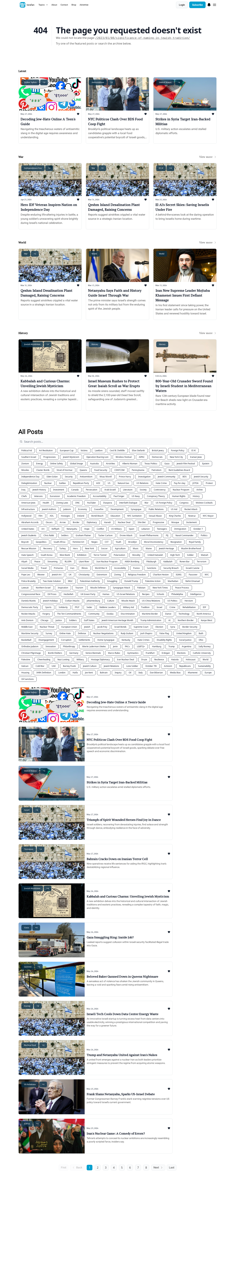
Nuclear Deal (124, 522)
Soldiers (73, 620)
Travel (44, 568)
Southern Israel (28, 457)
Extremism (102, 574)
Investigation (144, 476)
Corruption (66, 639)
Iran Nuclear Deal (125, 659)
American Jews (28, 502)
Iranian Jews (196, 457)
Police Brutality (28, 581)
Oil (130, 672)
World (205, 659)
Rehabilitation (189, 607)
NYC (207, 574)
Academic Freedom (76, 496)
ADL (52, 515)
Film (40, 515)
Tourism (79, 587)
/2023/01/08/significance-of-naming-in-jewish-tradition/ (142, 38)
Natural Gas (123, 483)
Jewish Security (201, 476)
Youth (118, 541)
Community (93, 613)
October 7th (151, 666)
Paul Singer (119, 496)
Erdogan (166, 653)
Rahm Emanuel (192, 581)
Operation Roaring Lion (97, 457)
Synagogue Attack (121, 587)
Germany (73, 653)
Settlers (64, 535)
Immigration (180, 528)
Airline (199, 489)
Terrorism (201, 561)
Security (69, 476)
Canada (75, 489)
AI (169, 620)
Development (117, 509)
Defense (82, 633)
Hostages (65, 515)
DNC (77, 502)
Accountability (99, 496)
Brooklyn (132, 541)
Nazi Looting (63, 659)
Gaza (166, 463)
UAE (54, 666)
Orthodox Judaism (29, 646)
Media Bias (175, 672)
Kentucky (126, 639)
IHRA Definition (43, 672)
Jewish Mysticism (71, 457)
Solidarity (63, 607)
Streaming (52, 561)
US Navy (136, 496)
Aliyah (24, 561)
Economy (82, 509)
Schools (160, 594)
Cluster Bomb (42, 470)
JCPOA (196, 483)
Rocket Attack (190, 509)
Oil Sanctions (27, 679)
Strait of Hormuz (64, 470)
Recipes (145, 594)
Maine (149, 548)
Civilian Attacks (72, 600)
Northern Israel (43, 587)
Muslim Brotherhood (191, 548)
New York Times (160, 587)
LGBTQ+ (141, 646)
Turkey (62, 548)
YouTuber (91, 502)
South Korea (46, 555)
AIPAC (142, 457)
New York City (176, 457)
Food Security (100, 470)
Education (115, 515)
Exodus (110, 613)
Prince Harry (125, 476)
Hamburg (156, 646)
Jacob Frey (102, 626)
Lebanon (145, 528)
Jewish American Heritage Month (117, 620)
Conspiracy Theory (156, 496)
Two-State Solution (52, 581)
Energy (39, 463)
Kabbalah (167, 561)
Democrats (157, 457)
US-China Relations (151, 600)
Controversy (159, 489)
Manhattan (173, 581)
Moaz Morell (106, 476)
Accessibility (120, 568)
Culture (110, 600)
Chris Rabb (49, 535)
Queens (83, 470)
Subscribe (197, 4)
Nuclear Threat (47, 626)
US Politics (172, 600)
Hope (86, 528)
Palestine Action (153, 581)
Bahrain (104, 672)
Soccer (104, 548)
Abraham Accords (30, 522)
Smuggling (112, 581)
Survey (49, 633)
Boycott (25, 541)
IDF (204, 607)
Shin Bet (142, 522)
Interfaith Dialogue (128, 502)
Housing (25, 672)
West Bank (65, 555)
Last (171, 1167)
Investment (58, 489)
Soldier (190, 555)
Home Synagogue (105, 639)
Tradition (145, 607)
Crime (172, 607)
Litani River (84, 561)
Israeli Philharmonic (149, 535)
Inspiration (63, 587)
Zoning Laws (62, 502)
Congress (184, 502)
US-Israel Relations (126, 594)
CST (107, 541)
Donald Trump (131, 581)
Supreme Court (141, 626)
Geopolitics (41, 541)
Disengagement (46, 639)
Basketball (26, 639)
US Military (116, 528)
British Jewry (158, 450)
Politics (204, 535)
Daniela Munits (28, 600)
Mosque (175, 522)
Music (135, 548)
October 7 (198, 528)
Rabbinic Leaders (107, 607)
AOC (98, 483)
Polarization (119, 555)
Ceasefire (98, 509)
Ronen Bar (185, 561)
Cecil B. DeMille (117, 450)
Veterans (38, 496)
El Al (193, 450)
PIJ (167, 535)
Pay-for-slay (179, 483)
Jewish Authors (49, 509)
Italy (140, 672)
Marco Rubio (114, 653)
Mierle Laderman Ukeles (94, 646)
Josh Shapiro (146, 633)
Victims (84, 450)
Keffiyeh (55, 528)
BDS (185, 476)
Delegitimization (29, 483)
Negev (94, 541)
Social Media (27, 568)
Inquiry (118, 672)
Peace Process (182, 587)
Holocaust (190, 659)
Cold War (40, 666)
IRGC (70, 581)
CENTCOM (119, 470)
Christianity (84, 574)
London (61, 672)
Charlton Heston (161, 574)
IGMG (178, 574)
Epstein (205, 463)
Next (156, 1167)
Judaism (67, 509)
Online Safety (56, 463)
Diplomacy (92, 522)
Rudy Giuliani (127, 633)
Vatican (24, 666)
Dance (168, 613)
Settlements (84, 639)
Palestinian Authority (90, 581)
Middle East (27, 626)
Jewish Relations (111, 666)
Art (42, 528)
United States (27, 528)
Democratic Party (29, 607)
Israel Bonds (120, 626)
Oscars (49, 522)
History (196, 496)
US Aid (174, 509)
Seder (89, 607)
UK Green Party (88, 594)
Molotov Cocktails (204, 502)
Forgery (46, 613)
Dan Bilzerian (156, 672)
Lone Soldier (132, 666)
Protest (209, 483)
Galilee (62, 483)
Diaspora (107, 502)
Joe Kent (89, 672)
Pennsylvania (138, 470)
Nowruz (192, 515)
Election (159, 626)
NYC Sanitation (134, 515)
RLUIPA (68, 561)
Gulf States (89, 620)
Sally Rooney (205, 646)
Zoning (117, 574)
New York (89, 548)
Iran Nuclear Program (107, 561)
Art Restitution (46, 450)
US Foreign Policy (164, 502)
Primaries (58, 568)
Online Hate (65, 633)
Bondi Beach (97, 515)
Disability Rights (164, 639)
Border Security (189, 626)
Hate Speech (27, 555)
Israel (159, 607)
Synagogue (136, 509)
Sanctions (151, 568)
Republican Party (81, 483)
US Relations (142, 483)
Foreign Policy (177, 450)
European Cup (66, 450)
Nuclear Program (181, 489)
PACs (127, 646)
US (109, 483)
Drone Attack (126, 535)
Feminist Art (78, 541)
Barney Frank (69, 666)
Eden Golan (52, 476)
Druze (144, 659)
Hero (75, 548)
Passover (193, 574)
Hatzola (175, 659)
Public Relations (156, 509)
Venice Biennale (93, 653)
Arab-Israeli (110, 489)
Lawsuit (25, 587)
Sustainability (204, 666)
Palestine (25, 659)
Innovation (51, 646)
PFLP (77, 607)
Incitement (191, 522)
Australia (94, 463)
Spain (131, 528)
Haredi (107, 522)
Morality (136, 555)
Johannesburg (93, 600)
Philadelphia (177, 594)
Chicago (44, 620)
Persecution (91, 489)
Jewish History (39, 489)
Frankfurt (150, 653)
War (146, 502)
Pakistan (141, 587)
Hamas (106, 594)
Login (182, 4)
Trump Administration (150, 620)
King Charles (175, 515)
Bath (201, 633)
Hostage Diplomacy (100, 659)
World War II (101, 568)
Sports (48, 607)
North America (204, 613)
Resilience (159, 659)
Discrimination (128, 613)
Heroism (189, 600)
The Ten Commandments (69, 613)
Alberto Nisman (129, 463)
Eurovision (55, 496)
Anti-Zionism (27, 620)
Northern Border (186, 620)
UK (70, 574)
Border (76, 522)
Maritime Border (150, 613)
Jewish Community (166, 476)
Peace (37, 561)
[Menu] (209, 4)
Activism (168, 666)
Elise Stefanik (138, 450)
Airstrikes (110, 463)
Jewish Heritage (166, 548)
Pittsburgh (151, 561)
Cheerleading (43, 659)
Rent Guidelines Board (179, 470)
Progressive (158, 522)
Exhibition (81, 555)
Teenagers (162, 528)
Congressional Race (30, 594)
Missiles (25, 470)
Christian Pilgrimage (31, 653)
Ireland (80, 515)
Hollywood (26, 515)
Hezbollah (68, 594)
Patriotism (156, 470)
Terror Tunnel (100, 555)
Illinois (85, 568)
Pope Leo (25, 574)
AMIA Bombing (132, 561)
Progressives (49, 457)
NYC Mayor (208, 515)
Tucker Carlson (105, 535)
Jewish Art (56, 574)
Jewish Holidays (50, 600)
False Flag (164, 633)
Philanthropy (69, 646)
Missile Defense (98, 587)
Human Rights (178, 496)
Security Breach (171, 568)
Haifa (75, 672)
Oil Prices (51, 594)
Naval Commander (184, 535)
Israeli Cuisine (192, 568)
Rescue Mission (28, 548)
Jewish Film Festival (186, 463)
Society (143, 489)
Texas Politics (151, 463)
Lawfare (99, 450)
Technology (184, 613)
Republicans (185, 666)
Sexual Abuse (155, 515)
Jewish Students (28, 535)
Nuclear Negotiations (103, 633)
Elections (181, 653)
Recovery (47, 548)
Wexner (41, 574)
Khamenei (192, 672)
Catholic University (202, 653)
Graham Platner (83, 535)
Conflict (100, 528)
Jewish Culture (90, 666)
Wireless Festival (124, 457)
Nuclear (48, 483)
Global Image (76, 463)
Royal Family (195, 541)
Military (80, 659)
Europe (208, 672)
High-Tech (175, 555)
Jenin (115, 646)
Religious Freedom (137, 574)
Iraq (23, 489)
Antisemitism (86, 476)
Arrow (63, 522)
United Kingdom (183, 633)
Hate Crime (161, 483)
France (136, 568)
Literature (127, 489)
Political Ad (26, 450)
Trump (171, 646)
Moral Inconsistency (153, 541)
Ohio (201, 639)
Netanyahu (72, 528)
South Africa (59, 541)
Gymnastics (132, 653)
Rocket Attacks (28, 613)
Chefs (24, 496)
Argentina (186, 646)
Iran (72, 568)
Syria (172, 626)
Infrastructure (28, 509)
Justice (59, 620)
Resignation (176, 541)
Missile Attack (128, 600)
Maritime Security (29, 633)
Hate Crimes (143, 639)
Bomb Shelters (55, 653)
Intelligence (195, 594)
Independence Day (30, 476)
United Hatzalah (155, 555)
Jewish (87, 626)
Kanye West (206, 620)
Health (46, 502)
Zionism (25, 463)
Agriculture (120, 548)
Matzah (204, 555)
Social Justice (185, 639)
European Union (69, 626)
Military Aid (128, 607)
